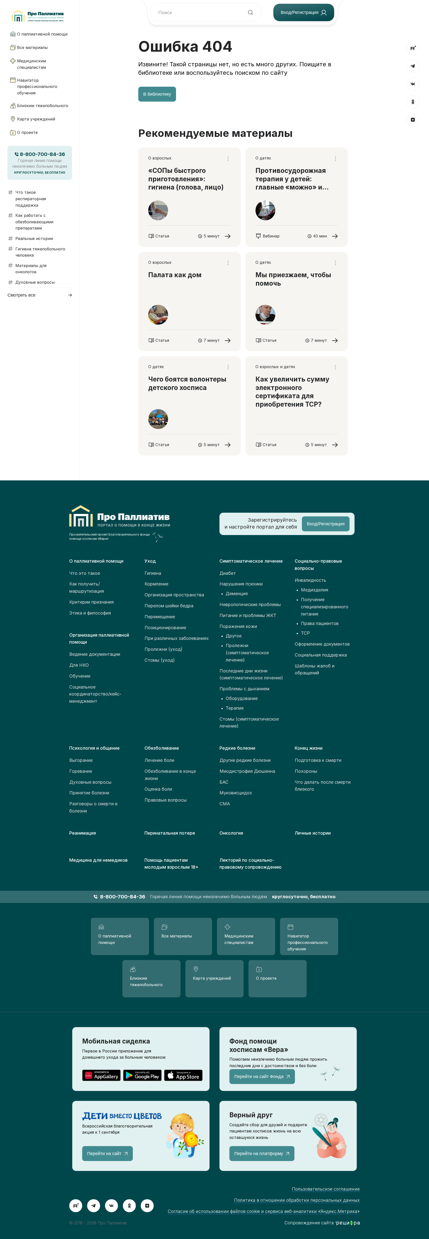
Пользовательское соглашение (326, 1189)
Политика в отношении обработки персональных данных (297, 1200)
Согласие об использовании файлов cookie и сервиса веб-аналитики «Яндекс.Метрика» (264, 1211)
